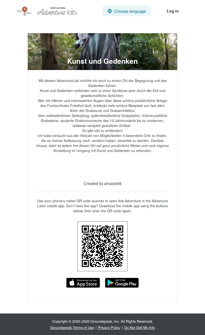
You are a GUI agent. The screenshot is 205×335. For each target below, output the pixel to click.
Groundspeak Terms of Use (72, 327)
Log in (173, 11)
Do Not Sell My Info (139, 327)
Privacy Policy (109, 327)
